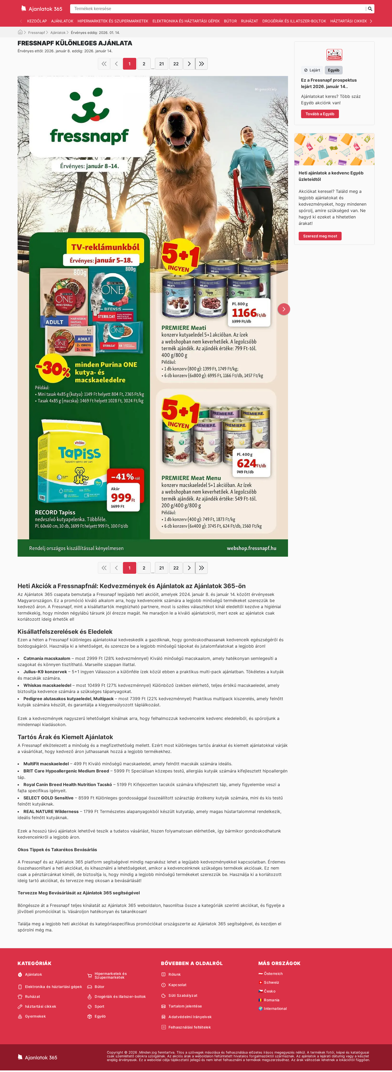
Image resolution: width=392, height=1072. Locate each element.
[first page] (104, 64)
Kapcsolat (177, 985)
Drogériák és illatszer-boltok (294, 21)
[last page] (201, 64)
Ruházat (249, 21)
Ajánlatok (62, 21)
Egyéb (100, 1016)
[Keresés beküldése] (370, 9)
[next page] (189, 64)
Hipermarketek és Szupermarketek (113, 21)
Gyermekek (35, 1016)
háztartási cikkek (348, 21)
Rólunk (175, 974)
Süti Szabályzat (183, 995)
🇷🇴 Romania (269, 1000)
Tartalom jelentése (185, 1006)
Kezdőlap (37, 21)
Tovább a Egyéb (320, 113)
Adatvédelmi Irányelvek (190, 1017)
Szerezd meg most (320, 236)
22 (176, 63)
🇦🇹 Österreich (270, 973)
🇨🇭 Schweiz (268, 982)
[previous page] (116, 64)
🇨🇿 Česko (266, 991)
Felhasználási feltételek (190, 1027)
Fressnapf (36, 32)
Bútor (230, 21)
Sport (100, 1006)
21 (161, 63)
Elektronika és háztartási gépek (186, 21)
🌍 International (272, 1008)
